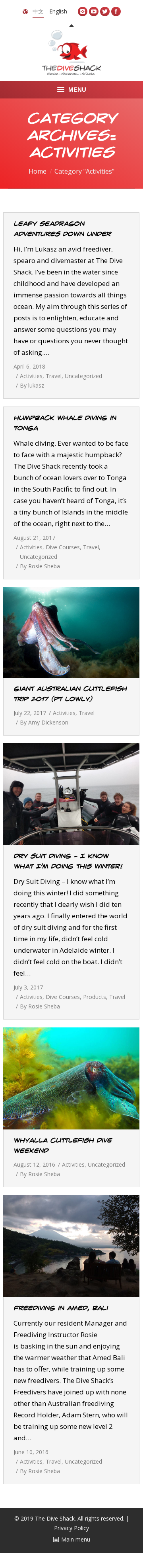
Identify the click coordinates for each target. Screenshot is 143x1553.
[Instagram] (82, 11)
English (58, 11)
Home (37, 171)
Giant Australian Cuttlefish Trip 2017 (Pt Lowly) (70, 694)
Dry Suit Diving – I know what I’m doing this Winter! (68, 861)
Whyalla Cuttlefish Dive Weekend (63, 1145)
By (32, 385)
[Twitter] (105, 11)
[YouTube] (94, 11)
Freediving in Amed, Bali (61, 1308)
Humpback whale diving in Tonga (65, 423)
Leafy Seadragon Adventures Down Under (62, 229)
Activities (31, 376)
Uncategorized (83, 376)
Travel (54, 376)
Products (94, 997)
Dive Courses (63, 547)
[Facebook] (116, 11)
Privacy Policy (71, 1528)
